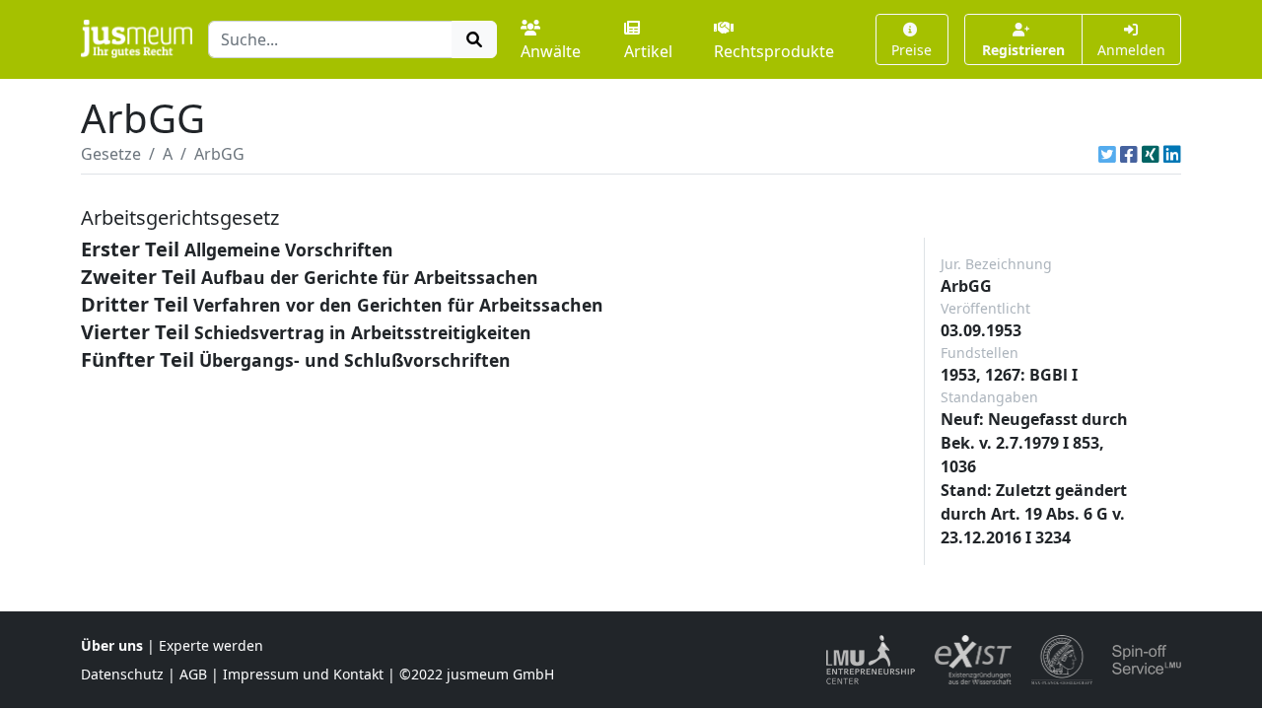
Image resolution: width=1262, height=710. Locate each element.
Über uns (112, 645)
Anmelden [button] (1131, 49)
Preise (911, 49)
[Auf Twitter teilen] (1107, 154)
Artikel (648, 51)
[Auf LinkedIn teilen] (1172, 154)
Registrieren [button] (1023, 49)
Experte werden (211, 645)
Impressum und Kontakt (303, 674)
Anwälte (551, 51)
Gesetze (111, 154)
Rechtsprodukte (774, 51)
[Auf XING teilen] (1150, 154)
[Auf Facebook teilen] (1129, 154)
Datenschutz (122, 674)
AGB (193, 674)
